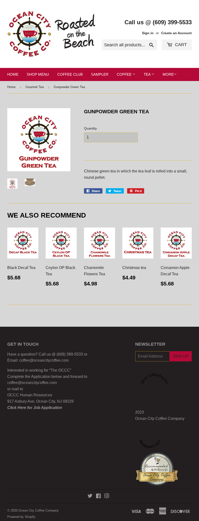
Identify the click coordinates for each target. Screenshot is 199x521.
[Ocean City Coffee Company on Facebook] (98, 496)
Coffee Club (70, 74)
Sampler (99, 74)
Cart (180, 44)
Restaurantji (161, 469)
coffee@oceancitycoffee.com (44, 360)
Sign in (148, 33)
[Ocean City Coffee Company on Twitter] (90, 496)
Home (12, 74)
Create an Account (176, 33)
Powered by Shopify (21, 517)
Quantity (90, 128)
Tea (147, 74)
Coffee (125, 74)
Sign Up (181, 356)
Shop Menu (38, 74)
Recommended (156, 466)
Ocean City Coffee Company (159, 418)
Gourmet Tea (34, 87)
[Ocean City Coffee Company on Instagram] (106, 496)
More (168, 74)
